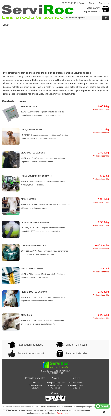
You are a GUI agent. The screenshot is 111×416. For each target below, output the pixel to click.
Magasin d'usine (75, 383)
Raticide (35, 383)
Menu (6, 25)
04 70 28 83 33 (57, 373)
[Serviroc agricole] (38, 12)
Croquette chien (35, 385)
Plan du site (76, 388)
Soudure (35, 388)
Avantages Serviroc (55, 385)
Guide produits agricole (55, 383)
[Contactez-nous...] (55, 398)
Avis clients (55, 388)
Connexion (104, 3)
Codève (43, 407)
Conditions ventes (75, 385)
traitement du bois (74, 407)
